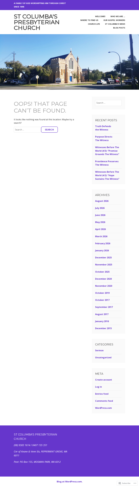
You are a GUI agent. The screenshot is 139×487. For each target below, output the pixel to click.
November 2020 (103, 285)
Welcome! (100, 16)
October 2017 (102, 299)
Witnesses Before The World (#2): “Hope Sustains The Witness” (107, 175)
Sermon (99, 350)
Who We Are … (117, 16)
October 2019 (102, 292)
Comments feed (104, 400)
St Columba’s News (115, 24)
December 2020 (103, 278)
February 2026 (102, 243)
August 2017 (101, 314)
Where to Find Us (89, 20)
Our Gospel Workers (114, 20)
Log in (98, 386)
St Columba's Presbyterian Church (37, 22)
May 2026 (100, 222)
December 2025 (103, 257)
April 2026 (100, 229)
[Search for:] (27, 129)
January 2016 (102, 321)
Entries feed (101, 393)
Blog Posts (119, 27)
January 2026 (102, 250)
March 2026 (101, 236)
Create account (103, 379)
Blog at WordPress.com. (69, 481)
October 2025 (102, 271)
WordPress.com (103, 407)
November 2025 (103, 264)
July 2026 (100, 208)
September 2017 (104, 307)
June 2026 (100, 215)
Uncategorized (103, 357)
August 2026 (101, 200)
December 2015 (103, 328)
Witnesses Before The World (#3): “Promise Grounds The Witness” (107, 151)
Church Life (94, 24)
